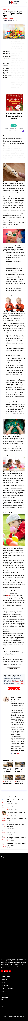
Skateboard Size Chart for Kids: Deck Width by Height (16, 831)
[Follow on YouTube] (9, 971)
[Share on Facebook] (11, 688)
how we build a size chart (17, 681)
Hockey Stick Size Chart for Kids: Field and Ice (16, 819)
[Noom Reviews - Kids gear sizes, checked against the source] (14, 2)
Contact (4, 982)
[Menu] (2, 2)
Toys (8, 9)
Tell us (21, 683)
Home (4, 9)
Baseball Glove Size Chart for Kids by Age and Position (16, 838)
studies (8, 595)
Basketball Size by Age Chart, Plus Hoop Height (15, 825)
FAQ (3, 991)
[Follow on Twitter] (5, 971)
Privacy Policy (5, 985)
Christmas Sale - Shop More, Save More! (14, 116)
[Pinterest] (18, 753)
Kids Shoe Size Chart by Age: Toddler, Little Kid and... (16, 844)
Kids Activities (4, 1000)
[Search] (26, 2)
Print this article (13, 668)
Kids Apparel (4, 1003)
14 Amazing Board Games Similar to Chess (16, 813)
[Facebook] (12, 753)
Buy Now (14, 125)
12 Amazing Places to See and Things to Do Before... (16, 800)
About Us (4, 979)
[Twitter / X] (15, 753)
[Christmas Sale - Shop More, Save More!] (14, 103)
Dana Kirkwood (9, 18)
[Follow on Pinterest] (7, 971)
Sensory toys (6, 434)
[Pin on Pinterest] (16, 688)
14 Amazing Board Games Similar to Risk (16, 806)
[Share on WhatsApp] (9, 688)
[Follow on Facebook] (2, 971)
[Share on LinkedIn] (19, 688)
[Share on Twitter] (14, 688)
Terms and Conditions (7, 988)
